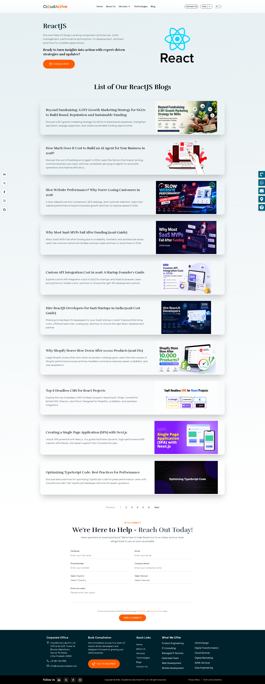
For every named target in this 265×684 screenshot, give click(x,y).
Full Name (75, 551)
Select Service (141, 576)
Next (156, 507)
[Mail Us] (261, 191)
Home (100, 6)
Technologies (141, 6)
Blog (153, 6)
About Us (111, 6)
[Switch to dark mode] (218, 6)
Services (123, 6)
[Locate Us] (261, 199)
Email (137, 551)
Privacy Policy (142, 611)
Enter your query (78, 588)
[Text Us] (261, 182)
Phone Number (77, 563)
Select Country (78, 576)
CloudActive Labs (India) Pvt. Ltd (134, 680)
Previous (110, 507)
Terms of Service (156, 611)
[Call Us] (261, 174)
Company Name (142, 563)
